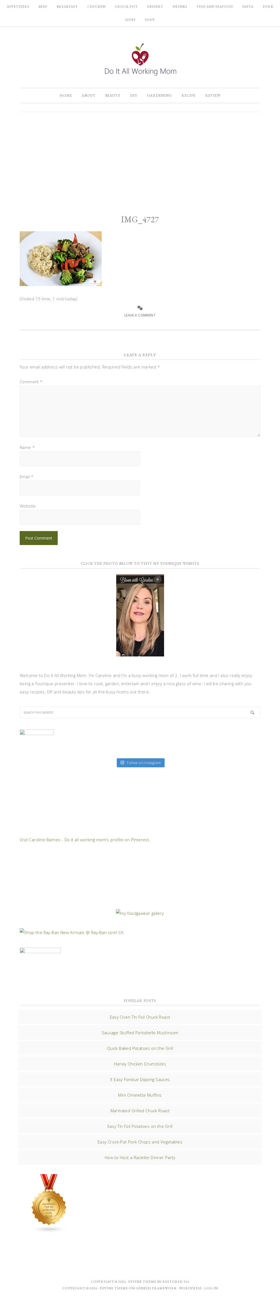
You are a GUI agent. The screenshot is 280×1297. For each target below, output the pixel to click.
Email (27, 476)
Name (27, 447)
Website (28, 506)
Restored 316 (175, 1281)
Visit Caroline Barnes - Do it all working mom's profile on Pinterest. (85, 839)
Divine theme (142, 1281)
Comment (31, 381)
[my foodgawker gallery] (140, 913)
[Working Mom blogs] (49, 1230)
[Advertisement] (140, 158)
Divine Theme (114, 1288)
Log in (211, 1288)
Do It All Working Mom (140, 60)
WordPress (190, 1288)
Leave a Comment (140, 315)
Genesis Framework (156, 1288)
